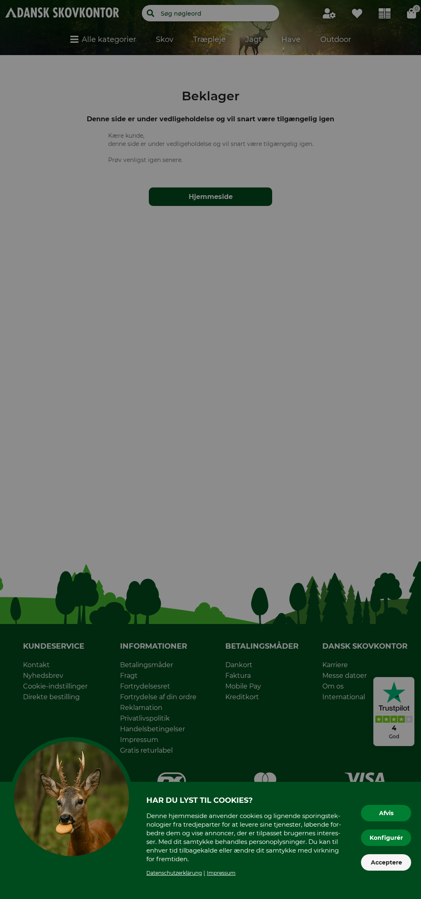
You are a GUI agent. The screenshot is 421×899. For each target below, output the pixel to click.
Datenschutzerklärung (174, 873)
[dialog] (210, 449)
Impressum (221, 873)
